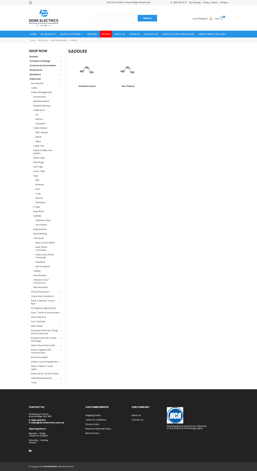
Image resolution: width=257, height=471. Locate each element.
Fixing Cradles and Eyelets (42, 152)
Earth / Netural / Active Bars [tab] (43, 302)
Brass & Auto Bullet (45, 242)
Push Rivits (38, 211)
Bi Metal (40, 184)
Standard (40, 123)
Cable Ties (38, 145)
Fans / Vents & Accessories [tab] (45, 312)
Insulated (40, 262)
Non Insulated (43, 266)
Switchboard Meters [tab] (41, 378)
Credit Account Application (178, 34)
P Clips (36, 206)
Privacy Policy (92, 424)
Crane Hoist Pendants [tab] (42, 296)
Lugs (35, 175)
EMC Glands (42, 132)
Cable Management (59, 40)
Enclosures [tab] (36, 69)
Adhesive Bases (41, 101)
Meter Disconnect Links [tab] (43, 345)
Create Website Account (212, 34)
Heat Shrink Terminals (41, 249)
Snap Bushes (39, 229)
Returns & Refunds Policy (98, 428)
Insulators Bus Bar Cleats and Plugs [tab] (43, 339)
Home (33, 34)
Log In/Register (200, 18)
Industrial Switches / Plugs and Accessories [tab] (44, 332)
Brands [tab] (34, 56)
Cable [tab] (34, 87)
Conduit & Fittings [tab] (40, 61)
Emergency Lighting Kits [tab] (43, 308)
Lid (37, 114)
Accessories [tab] (37, 83)
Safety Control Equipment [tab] (44, 361)
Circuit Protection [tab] (40, 291)
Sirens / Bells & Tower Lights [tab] (42, 368)
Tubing (36, 270)
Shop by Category (70, 34)
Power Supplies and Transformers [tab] (41, 351)
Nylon (38, 141)
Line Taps (38, 166)
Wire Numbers (40, 287)
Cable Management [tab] (41, 92)
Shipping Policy (93, 415)
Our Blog (134, 34)
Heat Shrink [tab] (37, 326)
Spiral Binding (40, 233)
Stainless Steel (43, 220)
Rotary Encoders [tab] (39, 357)
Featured (92, 34)
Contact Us (151, 34)
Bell (37, 180)
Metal (38, 136)
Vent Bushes (39, 275)
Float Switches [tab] (38, 317)
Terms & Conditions (96, 419)
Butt (38, 189)
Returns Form (92, 433)
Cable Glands (40, 128)
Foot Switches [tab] (38, 321)
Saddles (37, 215)
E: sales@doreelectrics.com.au (46, 422)
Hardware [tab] (35, 74)
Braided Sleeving (41, 105)
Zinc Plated (41, 224)
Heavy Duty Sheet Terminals (45, 256)
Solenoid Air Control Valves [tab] (45, 373)
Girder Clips (39, 157)
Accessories (39, 96)
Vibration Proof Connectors (41, 281)
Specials (105, 34)
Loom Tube (39, 171)
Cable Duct (39, 110)
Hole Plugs (38, 162)
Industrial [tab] (35, 78)
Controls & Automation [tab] (43, 65)
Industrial (42, 40)
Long (38, 193)
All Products (48, 34)
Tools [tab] (34, 382)
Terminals (38, 238)
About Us (120, 34)
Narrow (39, 119)
